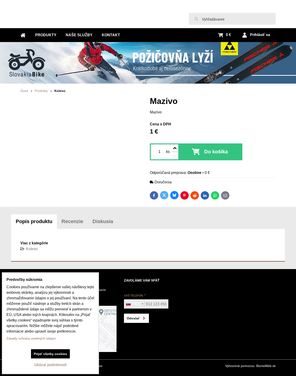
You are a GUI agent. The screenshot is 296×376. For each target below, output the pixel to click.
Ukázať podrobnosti (50, 365)
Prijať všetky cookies (50, 354)
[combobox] (134, 304)
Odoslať (133, 318)
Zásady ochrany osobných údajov (31, 338)
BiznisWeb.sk (266, 366)
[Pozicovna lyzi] (148, 63)
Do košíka (216, 152)
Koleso (32, 249)
